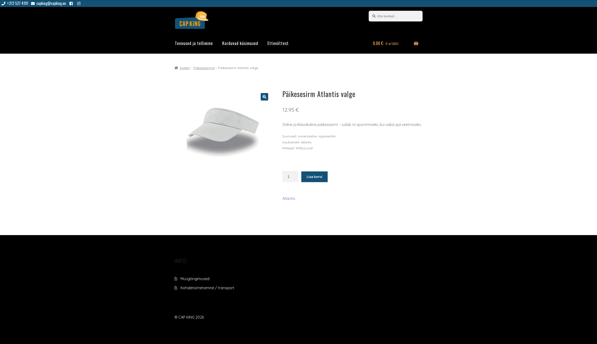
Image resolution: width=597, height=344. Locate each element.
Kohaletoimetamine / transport (207, 287)
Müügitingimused (194, 278)
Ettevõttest (278, 43)
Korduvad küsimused (240, 43)
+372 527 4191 (17, 3)
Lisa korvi (314, 176)
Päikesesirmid (204, 68)
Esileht (185, 68)
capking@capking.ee (51, 3)
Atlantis (288, 198)
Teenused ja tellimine (194, 43)
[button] (264, 97)
